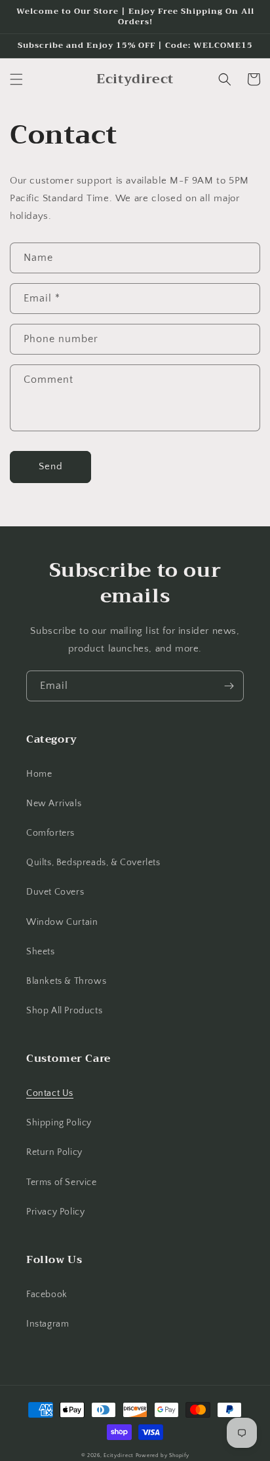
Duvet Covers (55, 892)
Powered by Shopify (162, 1455)
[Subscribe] (228, 686)
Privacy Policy (55, 1212)
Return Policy (54, 1152)
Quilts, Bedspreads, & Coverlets (93, 862)
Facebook (47, 1294)
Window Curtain (62, 922)
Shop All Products (64, 1010)
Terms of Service (61, 1182)
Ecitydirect (119, 1455)
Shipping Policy (59, 1123)
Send (51, 466)
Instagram (47, 1324)
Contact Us (49, 1093)
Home (39, 774)
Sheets (40, 951)
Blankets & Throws (66, 981)
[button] (16, 79)
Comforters (50, 833)
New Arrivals (53, 803)
